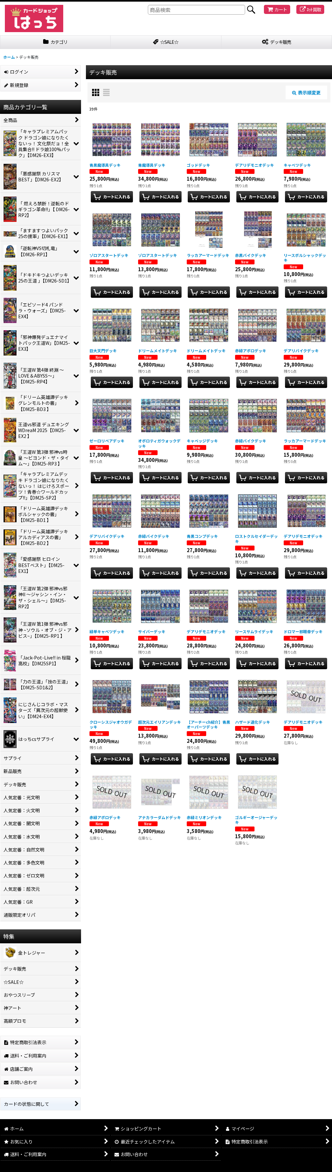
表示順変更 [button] (309, 92)
